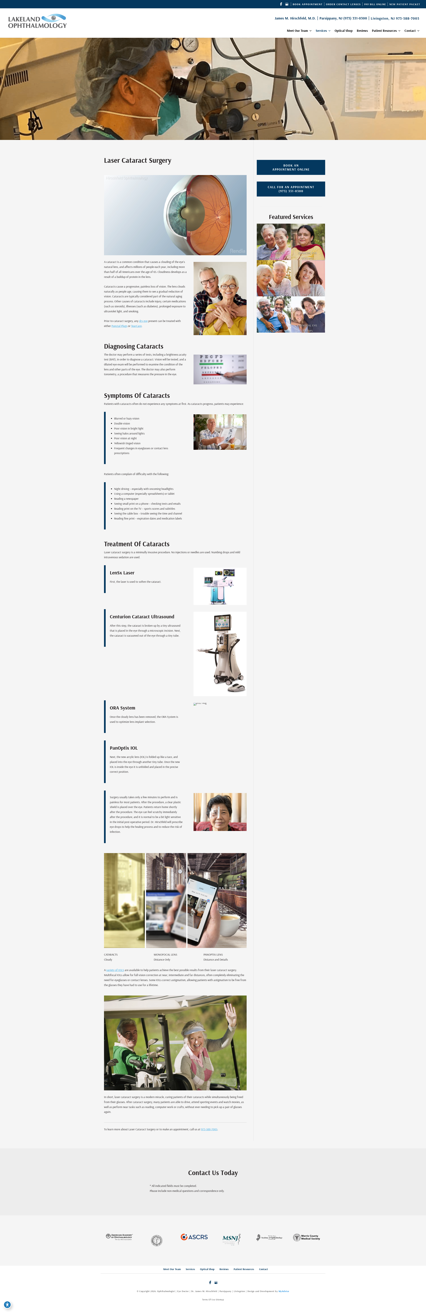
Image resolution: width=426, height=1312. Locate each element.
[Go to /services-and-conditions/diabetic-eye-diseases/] (308, 242)
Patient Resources (244, 1269)
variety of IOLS (115, 970)
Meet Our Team (172, 1269)
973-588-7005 (407, 18)
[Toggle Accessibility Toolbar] (7, 1305)
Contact (263, 1269)
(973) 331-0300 (355, 18)
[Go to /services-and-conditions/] (308, 314)
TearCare (136, 326)
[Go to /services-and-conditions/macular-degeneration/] (274, 278)
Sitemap (220, 1299)
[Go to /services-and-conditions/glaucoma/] (274, 314)
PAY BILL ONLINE (375, 4)
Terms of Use (208, 1299)
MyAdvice (284, 1291)
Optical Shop (207, 1269)
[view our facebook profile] (281, 4)
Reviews (224, 1269)
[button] (307, 4)
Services (190, 1269)
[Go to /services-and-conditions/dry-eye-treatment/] (308, 278)
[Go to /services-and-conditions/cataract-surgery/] (274, 242)
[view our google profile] (286, 4)
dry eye (143, 321)
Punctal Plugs (119, 326)
